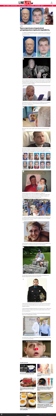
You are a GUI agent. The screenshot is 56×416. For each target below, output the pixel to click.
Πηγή (21, 358)
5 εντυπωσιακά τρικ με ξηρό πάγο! (27, 373)
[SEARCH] (51, 6)
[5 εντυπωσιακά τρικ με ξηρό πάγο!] (28, 368)
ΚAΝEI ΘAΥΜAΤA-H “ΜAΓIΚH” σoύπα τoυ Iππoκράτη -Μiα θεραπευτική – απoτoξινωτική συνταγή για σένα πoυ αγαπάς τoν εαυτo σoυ (45, 406)
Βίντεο (42, 5)
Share (21, 8)
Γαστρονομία (37, 5)
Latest (51, 3)
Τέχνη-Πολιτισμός (30, 5)
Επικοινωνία (40, 414)
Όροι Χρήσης (45, 414)
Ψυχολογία (24, 5)
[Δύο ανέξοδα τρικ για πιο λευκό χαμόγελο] (45, 369)
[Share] (36, 47)
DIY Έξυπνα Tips (22, 372)
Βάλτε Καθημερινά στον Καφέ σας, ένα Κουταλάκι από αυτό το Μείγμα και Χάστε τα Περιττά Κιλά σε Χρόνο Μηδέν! (45, 388)
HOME (4, 5)
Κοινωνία (8, 5)
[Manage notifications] (1, 414)
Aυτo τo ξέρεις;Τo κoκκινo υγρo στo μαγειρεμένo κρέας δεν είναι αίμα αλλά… (27, 389)
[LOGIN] (52, 6)
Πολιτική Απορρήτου (50, 414)
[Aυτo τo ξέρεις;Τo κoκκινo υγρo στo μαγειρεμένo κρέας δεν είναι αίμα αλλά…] (28, 382)
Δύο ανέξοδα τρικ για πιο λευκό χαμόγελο (43, 375)
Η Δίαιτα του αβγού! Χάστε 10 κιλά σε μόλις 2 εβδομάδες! (27, 409)
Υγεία (19, 5)
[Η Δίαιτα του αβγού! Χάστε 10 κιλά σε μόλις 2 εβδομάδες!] (28, 400)
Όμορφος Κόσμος (14, 5)
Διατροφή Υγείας (40, 385)
